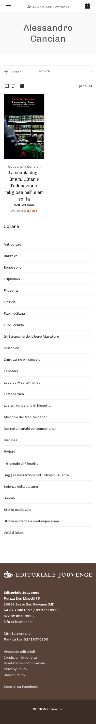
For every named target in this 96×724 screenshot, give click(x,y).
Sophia (9, 498)
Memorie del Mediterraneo (26, 417)
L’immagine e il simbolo (22, 359)
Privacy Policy (15, 669)
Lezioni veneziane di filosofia (27, 406)
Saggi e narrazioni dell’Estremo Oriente (36, 475)
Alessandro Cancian (24, 167)
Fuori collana (14, 313)
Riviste (9, 452)
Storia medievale (17, 510)
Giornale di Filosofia (22, 464)
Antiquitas (12, 244)
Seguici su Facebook (21, 687)
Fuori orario (14, 325)
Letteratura (14, 394)
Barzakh (10, 256)
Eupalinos (12, 279)
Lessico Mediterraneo (22, 382)
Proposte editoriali (19, 652)
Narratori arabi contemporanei (30, 429)
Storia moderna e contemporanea (31, 521)
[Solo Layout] (7, 86)
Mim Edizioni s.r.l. (17, 633)
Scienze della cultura (21, 487)
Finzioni (10, 302)
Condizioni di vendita (20, 657)
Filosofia (11, 290)
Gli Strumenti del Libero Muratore (31, 336)
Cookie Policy (14, 675)
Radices (10, 440)
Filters (16, 72)
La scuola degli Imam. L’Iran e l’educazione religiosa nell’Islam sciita (24, 186)
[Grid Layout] (22, 86)
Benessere (12, 267)
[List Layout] (14, 86)
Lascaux (11, 371)
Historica (11, 348)
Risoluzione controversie (24, 663)
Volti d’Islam (24, 205)
